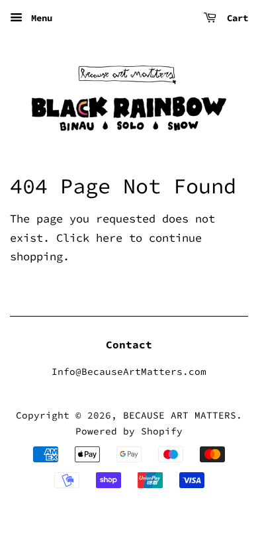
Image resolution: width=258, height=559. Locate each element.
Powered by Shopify (129, 431)
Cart (235, 18)
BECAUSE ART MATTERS (179, 415)
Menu (39, 18)
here (109, 237)
